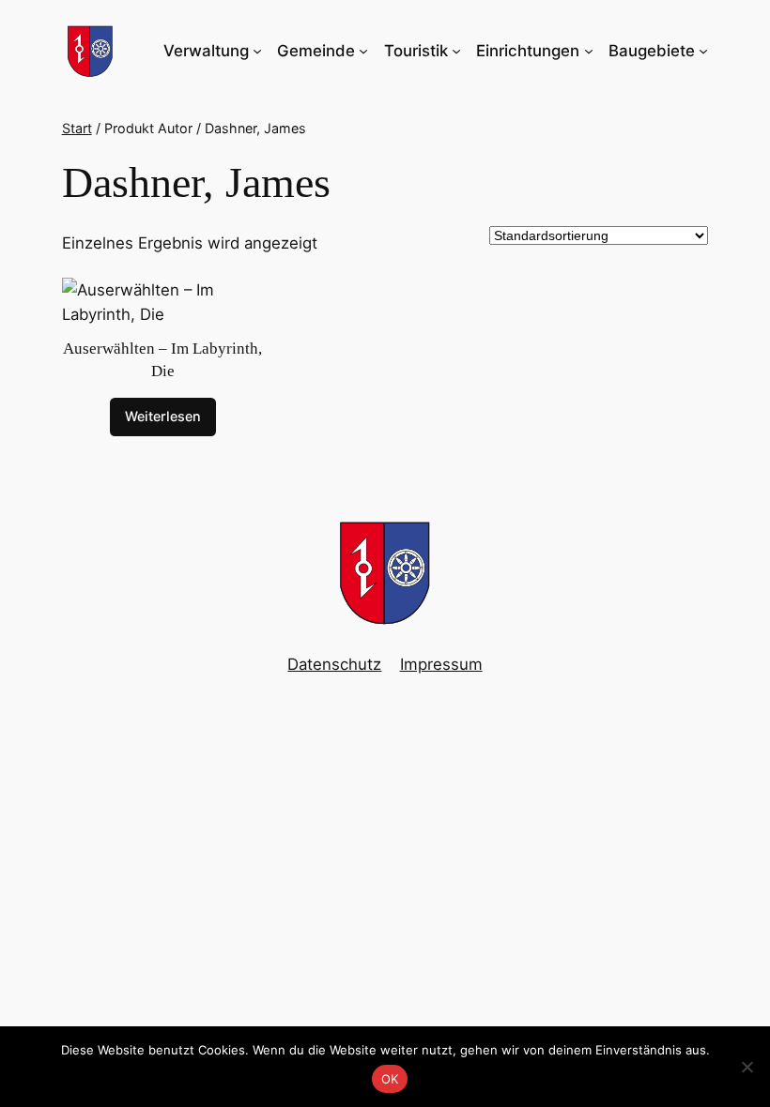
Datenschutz (334, 664)
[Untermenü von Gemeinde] (363, 50)
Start (77, 128)
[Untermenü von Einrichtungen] (588, 50)
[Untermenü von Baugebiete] (703, 50)
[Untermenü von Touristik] (456, 50)
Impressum (441, 664)
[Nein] (746, 1066)
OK (390, 1078)
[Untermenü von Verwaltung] (257, 50)
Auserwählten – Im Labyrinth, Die (162, 360)
